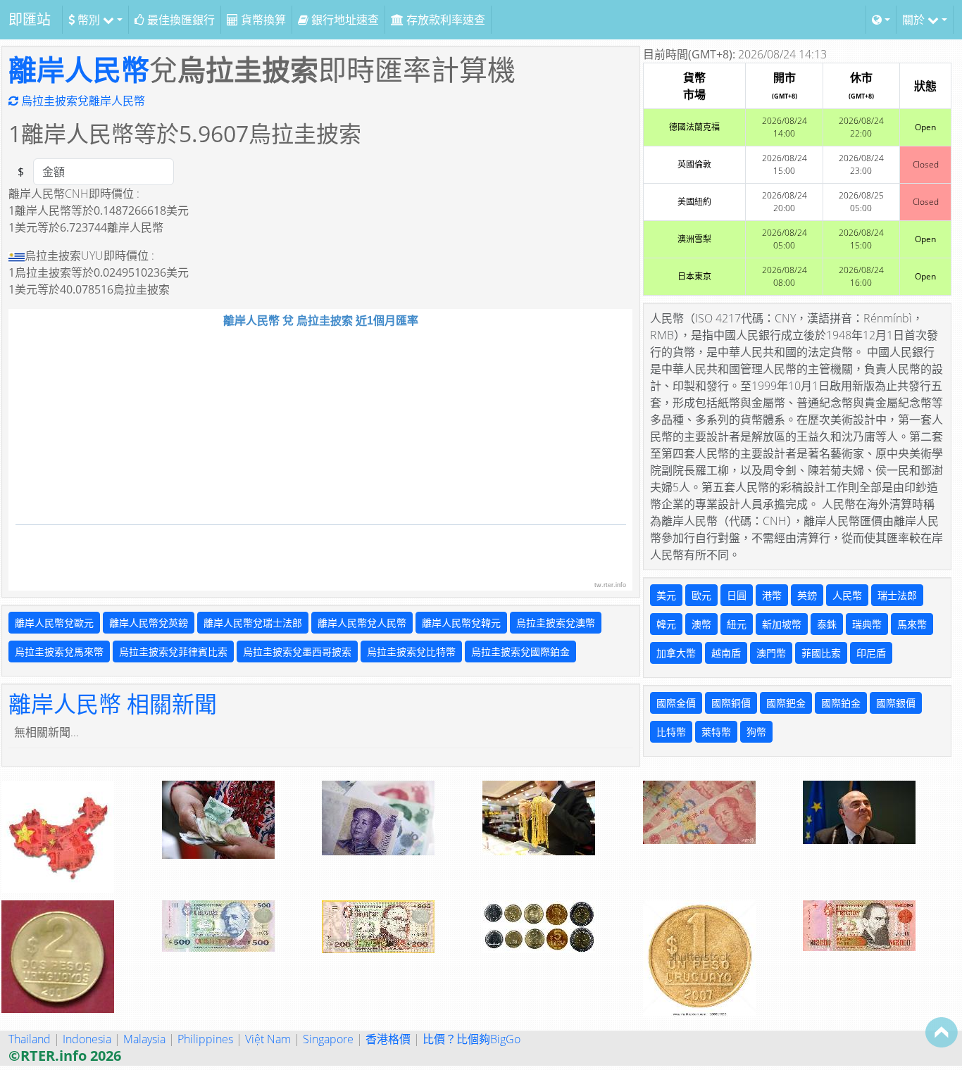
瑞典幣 (867, 624)
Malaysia (144, 1039)
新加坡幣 (781, 624)
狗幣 (756, 731)
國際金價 (676, 703)
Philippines (205, 1039)
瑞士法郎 (897, 595)
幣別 (89, 19)
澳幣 (701, 624)
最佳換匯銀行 (179, 19)
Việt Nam (268, 1039)
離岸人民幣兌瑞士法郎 (253, 622)
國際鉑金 (841, 703)
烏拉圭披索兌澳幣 (555, 622)
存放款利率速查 (444, 19)
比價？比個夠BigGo (471, 1039)
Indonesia (87, 1039)
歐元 (701, 595)
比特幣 (671, 731)
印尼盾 (871, 653)
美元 (666, 595)
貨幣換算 (262, 19)
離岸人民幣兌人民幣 (362, 622)
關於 (914, 19)
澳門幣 (771, 653)
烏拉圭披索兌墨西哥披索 (297, 651)
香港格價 (388, 1039)
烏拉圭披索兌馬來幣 (59, 651)
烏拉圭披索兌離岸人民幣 (81, 100)
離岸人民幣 (78, 69)
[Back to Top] (941, 1032)
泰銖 (827, 624)
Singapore (328, 1039)
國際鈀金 (786, 703)
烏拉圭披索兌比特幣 (411, 651)
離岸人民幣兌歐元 (54, 622)
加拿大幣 (676, 653)
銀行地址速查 (343, 19)
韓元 (666, 624)
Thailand (29, 1039)
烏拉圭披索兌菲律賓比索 (173, 651)
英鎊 (807, 595)
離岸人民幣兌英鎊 (148, 622)
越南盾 (726, 653)
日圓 (737, 595)
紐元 (737, 624)
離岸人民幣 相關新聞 (112, 703)
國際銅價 (731, 703)
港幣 (772, 595)
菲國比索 (821, 653)
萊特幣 (716, 731)
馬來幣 (912, 624)
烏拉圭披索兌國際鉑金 (520, 651)
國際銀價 (896, 703)
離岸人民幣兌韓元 (461, 622)
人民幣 (847, 595)
